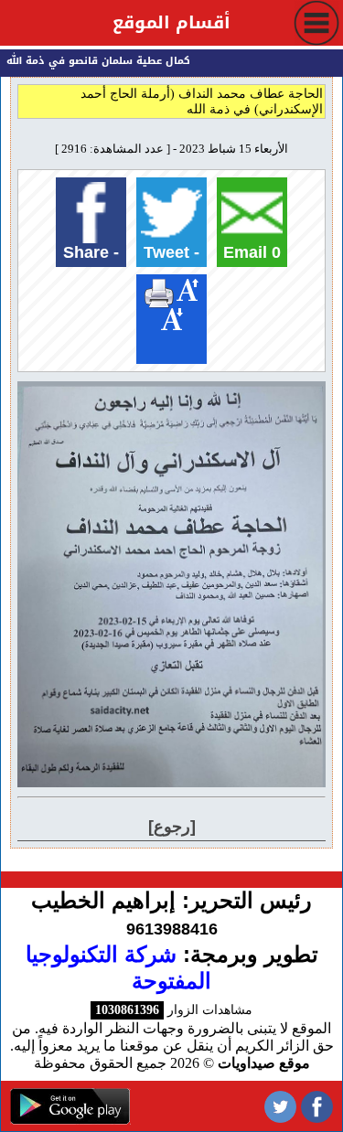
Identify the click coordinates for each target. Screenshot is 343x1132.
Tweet (171, 252)
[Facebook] (317, 1106)
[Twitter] (280, 1106)
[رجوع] (172, 826)
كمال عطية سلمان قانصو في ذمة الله (101, 60)
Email (252, 252)
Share (91, 252)
